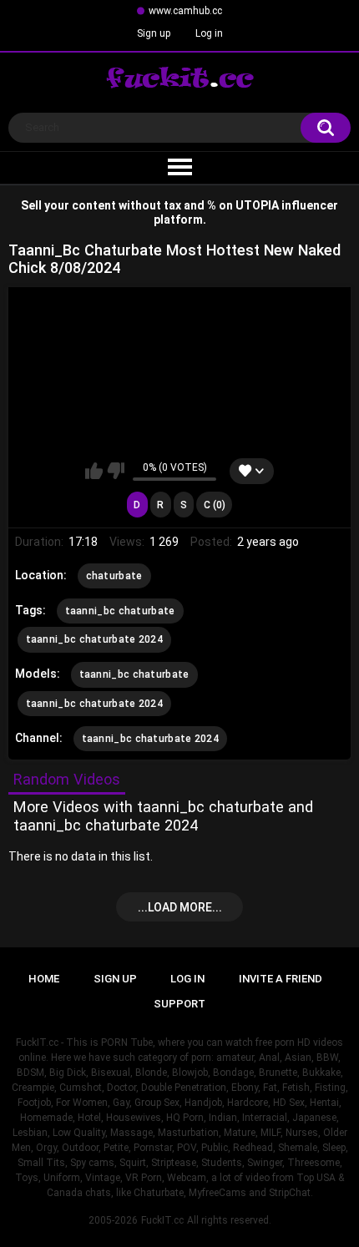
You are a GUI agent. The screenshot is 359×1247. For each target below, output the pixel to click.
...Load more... (180, 907)
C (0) (214, 505)
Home (43, 978)
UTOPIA (257, 205)
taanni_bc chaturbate (120, 611)
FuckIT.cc (162, 1220)
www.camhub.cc (185, 11)
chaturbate (114, 576)
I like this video (94, 470)
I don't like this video (115, 470)
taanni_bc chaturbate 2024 (95, 639)
